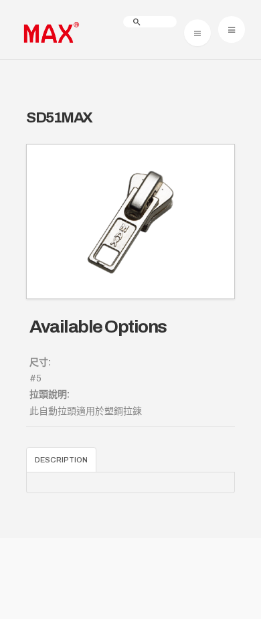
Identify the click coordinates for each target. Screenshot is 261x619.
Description (61, 460)
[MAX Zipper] (49, 32)
